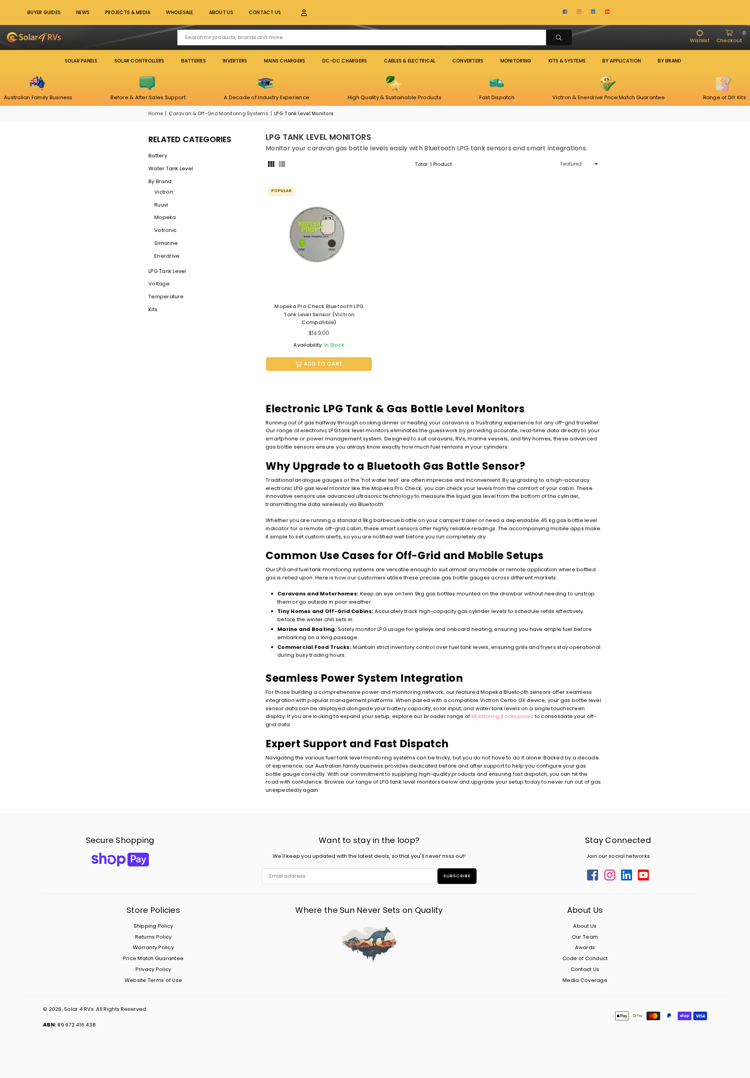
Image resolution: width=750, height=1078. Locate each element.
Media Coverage (584, 980)
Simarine (166, 243)
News (82, 12)
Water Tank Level (170, 168)
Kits (152, 309)
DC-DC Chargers (344, 60)
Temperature (166, 296)
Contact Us (265, 12)
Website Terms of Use (153, 980)
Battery (157, 155)
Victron (163, 192)
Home (155, 113)
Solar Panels (81, 60)
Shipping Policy (153, 926)
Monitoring (516, 60)
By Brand (159, 181)
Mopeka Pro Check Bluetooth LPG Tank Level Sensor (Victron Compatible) (319, 314)
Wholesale (179, 12)
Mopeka (165, 217)
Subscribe (457, 876)
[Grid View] (271, 164)
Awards (585, 947)
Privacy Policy (153, 969)
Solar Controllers (139, 60)
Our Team (585, 937)
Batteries (193, 60)
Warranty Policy (153, 947)
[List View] (282, 164)
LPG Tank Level (167, 271)
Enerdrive (166, 256)
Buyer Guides (44, 12)
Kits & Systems (567, 60)
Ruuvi (161, 204)
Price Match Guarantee (153, 958)
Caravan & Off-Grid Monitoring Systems (218, 113)
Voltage (159, 283)
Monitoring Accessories (502, 716)
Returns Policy (153, 937)
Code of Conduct (585, 958)
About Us (221, 12)
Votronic (165, 230)
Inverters (235, 60)
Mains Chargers (284, 60)
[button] (299, 12)
